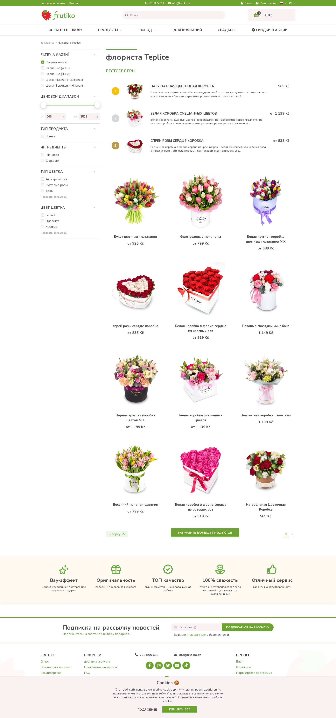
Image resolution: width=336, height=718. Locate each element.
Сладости (52, 161)
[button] (147, 710)
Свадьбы (226, 30)
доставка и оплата (53, 3)
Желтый (52, 227)
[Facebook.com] (150, 665)
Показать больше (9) (54, 197)
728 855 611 (156, 3)
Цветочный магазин (56, 667)
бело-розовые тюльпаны (200, 236)
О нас (45, 661)
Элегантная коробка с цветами (266, 415)
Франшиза (243, 667)
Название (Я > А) (58, 74)
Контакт (74, 3)
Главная (49, 43)
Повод (145, 30)
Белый (50, 215)
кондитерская (51, 673)
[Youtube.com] (177, 665)
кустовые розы (57, 185)
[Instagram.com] (159, 665)
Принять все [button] (179, 709)
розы (49, 191)
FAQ (87, 673)
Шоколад (52, 155)
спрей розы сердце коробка (177, 141)
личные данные (194, 635)
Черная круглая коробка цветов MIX (135, 417)
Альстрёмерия (56, 179)
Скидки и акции (272, 30)
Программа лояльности (101, 667)
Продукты (108, 30)
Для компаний (187, 30)
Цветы (51, 136)
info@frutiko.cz (181, 3)
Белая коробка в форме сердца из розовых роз (200, 507)
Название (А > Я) (58, 68)
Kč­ (291, 3)
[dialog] (168, 697)
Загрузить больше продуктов (205, 533)
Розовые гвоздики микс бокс (265, 326)
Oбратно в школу (65, 30)
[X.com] (168, 665)
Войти (248, 3)
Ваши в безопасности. (201, 635)
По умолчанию (56, 62)
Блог (239, 661)
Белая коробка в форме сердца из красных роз (200, 328)
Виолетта (52, 221)
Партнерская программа (254, 673)
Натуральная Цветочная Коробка (182, 86)
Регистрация (268, 3)
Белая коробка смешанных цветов (183, 113)
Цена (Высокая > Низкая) (64, 85)
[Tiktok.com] (186, 665)
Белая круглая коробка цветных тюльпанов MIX (266, 239)
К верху (114, 534)
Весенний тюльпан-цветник (135, 504)
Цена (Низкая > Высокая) (64, 80)
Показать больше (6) (54, 233)
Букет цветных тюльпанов (135, 236)
